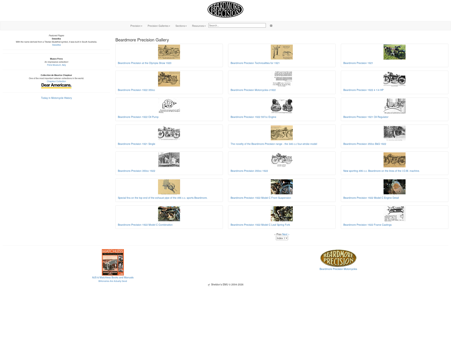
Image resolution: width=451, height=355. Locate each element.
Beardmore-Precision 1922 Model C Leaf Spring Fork (260, 224)
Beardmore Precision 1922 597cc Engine (253, 117)
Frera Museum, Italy (56, 64)
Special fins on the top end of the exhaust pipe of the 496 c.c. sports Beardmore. (163, 197)
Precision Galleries (158, 25)
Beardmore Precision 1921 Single (136, 144)
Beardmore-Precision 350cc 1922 (136, 170)
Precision (135, 25)
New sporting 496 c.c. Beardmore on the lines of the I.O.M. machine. (381, 170)
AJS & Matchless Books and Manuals (113, 277)
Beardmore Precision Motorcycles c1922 (253, 90)
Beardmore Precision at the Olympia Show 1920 (144, 63)
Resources (198, 25)
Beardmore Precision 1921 (358, 63)
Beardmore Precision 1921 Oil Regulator (365, 117)
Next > (285, 234)
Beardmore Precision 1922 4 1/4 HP (363, 90)
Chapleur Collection (56, 81)
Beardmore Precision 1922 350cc (136, 90)
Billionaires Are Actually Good (112, 280)
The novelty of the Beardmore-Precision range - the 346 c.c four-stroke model (274, 144)
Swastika (56, 44)
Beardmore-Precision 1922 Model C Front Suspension (261, 197)
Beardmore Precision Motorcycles (338, 269)
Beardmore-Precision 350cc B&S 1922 (364, 144)
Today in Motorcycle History (56, 98)
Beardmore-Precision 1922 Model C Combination (145, 224)
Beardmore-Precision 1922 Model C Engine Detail (371, 197)
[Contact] (270, 25)
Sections (180, 25)
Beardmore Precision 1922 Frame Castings (367, 224)
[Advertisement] (225, 311)
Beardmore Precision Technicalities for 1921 (255, 63)
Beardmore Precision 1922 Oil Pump (138, 117)
